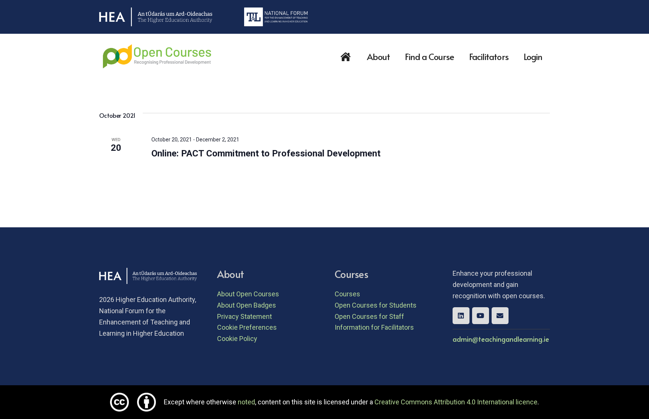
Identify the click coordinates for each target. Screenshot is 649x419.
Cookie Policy (237, 338)
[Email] (500, 315)
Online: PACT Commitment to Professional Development (265, 153)
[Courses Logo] (157, 56)
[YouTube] (480, 315)
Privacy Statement (244, 316)
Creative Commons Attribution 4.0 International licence (455, 402)
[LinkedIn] (461, 315)
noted (246, 402)
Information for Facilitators (374, 327)
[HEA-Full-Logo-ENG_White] (155, 17)
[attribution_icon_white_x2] (146, 402)
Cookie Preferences (247, 327)
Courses (347, 294)
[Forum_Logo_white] (276, 17)
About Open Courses (248, 294)
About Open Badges (246, 305)
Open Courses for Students (376, 305)
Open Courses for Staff (369, 316)
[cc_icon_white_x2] (119, 402)
